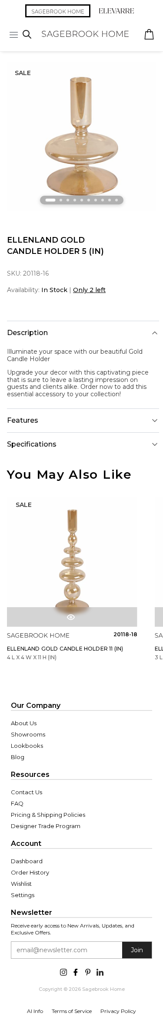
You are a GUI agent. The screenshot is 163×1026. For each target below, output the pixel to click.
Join (137, 950)
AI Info (35, 1011)
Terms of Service (72, 1011)
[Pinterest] (87, 971)
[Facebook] (75, 971)
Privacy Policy (118, 1011)
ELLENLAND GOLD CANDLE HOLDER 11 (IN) (65, 648)
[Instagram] (63, 971)
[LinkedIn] (99, 971)
